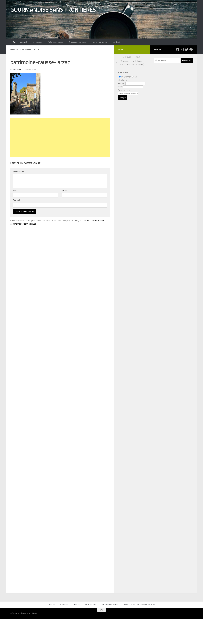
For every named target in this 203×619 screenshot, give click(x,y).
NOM (120, 86)
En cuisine (37, 42)
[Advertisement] (60, 137)
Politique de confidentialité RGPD (139, 604)
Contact (116, 42)
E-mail (65, 190)
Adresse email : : (125, 90)
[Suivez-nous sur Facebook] (177, 49)
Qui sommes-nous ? (110, 604)
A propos (64, 604)
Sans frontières (100, 42)
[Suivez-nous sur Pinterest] (191, 49)
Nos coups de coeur (78, 42)
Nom (15, 190)
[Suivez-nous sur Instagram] (182, 49)
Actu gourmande (55, 42)
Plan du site (90, 604)
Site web (16, 200)
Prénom (121, 83)
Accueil (23, 42)
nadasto (18, 69)
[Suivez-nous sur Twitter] (186, 49)
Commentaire (19, 171)
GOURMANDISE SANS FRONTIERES (53, 9)
